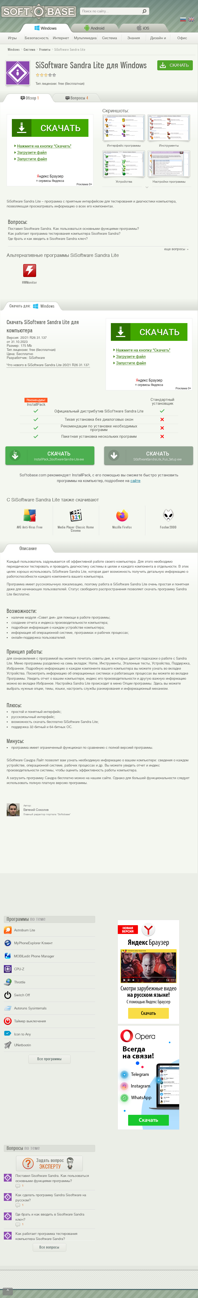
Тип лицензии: (46, 84)
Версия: (13, 338)
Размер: (13, 346)
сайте (135, 481)
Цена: (11, 354)
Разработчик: (17, 358)
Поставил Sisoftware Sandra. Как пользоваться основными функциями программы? (73, 229)
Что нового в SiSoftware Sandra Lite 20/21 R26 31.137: (48, 365)
